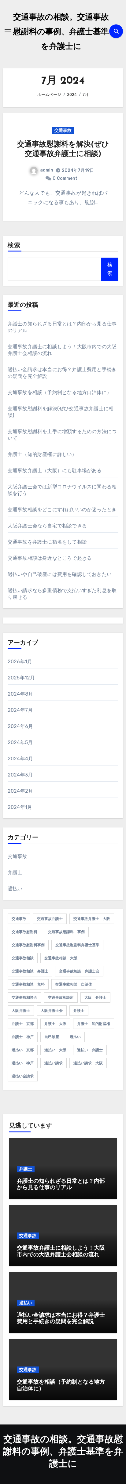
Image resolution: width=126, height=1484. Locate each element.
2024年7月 (20, 710)
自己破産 (51, 1037)
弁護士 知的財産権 (93, 1024)
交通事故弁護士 (50, 919)
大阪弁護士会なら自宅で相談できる (47, 526)
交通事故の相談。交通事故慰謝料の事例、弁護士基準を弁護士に (61, 32)
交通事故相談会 (24, 997)
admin (46, 170)
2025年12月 (21, 678)
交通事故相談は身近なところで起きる (50, 558)
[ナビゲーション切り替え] (8, 31)
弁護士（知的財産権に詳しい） (42, 454)
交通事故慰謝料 (24, 932)
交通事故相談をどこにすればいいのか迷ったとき (62, 509)
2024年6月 (20, 726)
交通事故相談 (23, 958)
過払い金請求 (23, 1076)
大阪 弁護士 (95, 997)
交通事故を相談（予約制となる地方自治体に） (60, 392)
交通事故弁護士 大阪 (91, 919)
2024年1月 (20, 807)
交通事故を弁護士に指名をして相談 (47, 542)
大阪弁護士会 (52, 1010)
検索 (14, 246)
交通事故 (63, 130)
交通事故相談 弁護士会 (79, 971)
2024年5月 (20, 742)
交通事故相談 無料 (28, 984)
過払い (15, 889)
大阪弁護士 (21, 1010)
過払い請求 (53, 1063)
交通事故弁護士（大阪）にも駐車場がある (55, 470)
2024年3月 (20, 775)
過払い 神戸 (23, 1063)
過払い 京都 (23, 1050)
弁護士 (15, 872)
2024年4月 (20, 759)
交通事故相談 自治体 (73, 984)
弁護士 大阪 (55, 1024)
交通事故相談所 (61, 997)
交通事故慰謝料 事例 (66, 932)
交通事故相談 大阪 (60, 958)
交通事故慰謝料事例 (28, 945)
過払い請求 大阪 (88, 1063)
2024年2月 (20, 791)
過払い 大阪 (55, 1050)
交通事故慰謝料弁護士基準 (77, 945)
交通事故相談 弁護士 (30, 971)
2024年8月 (20, 694)
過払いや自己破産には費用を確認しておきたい (60, 574)
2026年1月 (20, 661)
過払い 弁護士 (90, 1050)
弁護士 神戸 (23, 1037)
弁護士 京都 (23, 1024)
